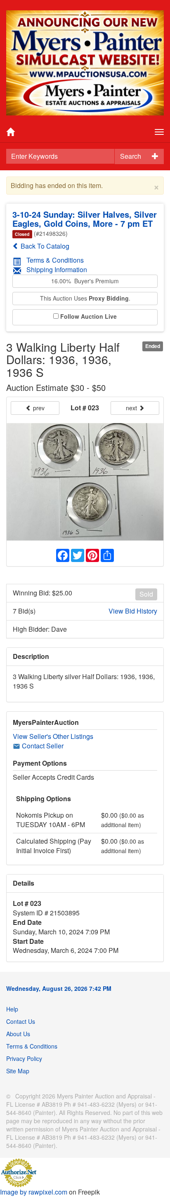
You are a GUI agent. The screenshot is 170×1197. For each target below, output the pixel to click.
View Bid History (133, 611)
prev (38, 408)
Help (12, 1009)
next (132, 408)
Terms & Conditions (55, 260)
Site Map (17, 1071)
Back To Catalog (44, 246)
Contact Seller (42, 745)
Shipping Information (56, 269)
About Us (18, 1034)
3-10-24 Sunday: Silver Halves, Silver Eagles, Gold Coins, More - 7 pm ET (84, 218)
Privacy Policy (24, 1058)
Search (130, 156)
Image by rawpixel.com (33, 1192)
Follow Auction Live (88, 316)
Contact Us (20, 1021)
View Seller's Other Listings (53, 736)
